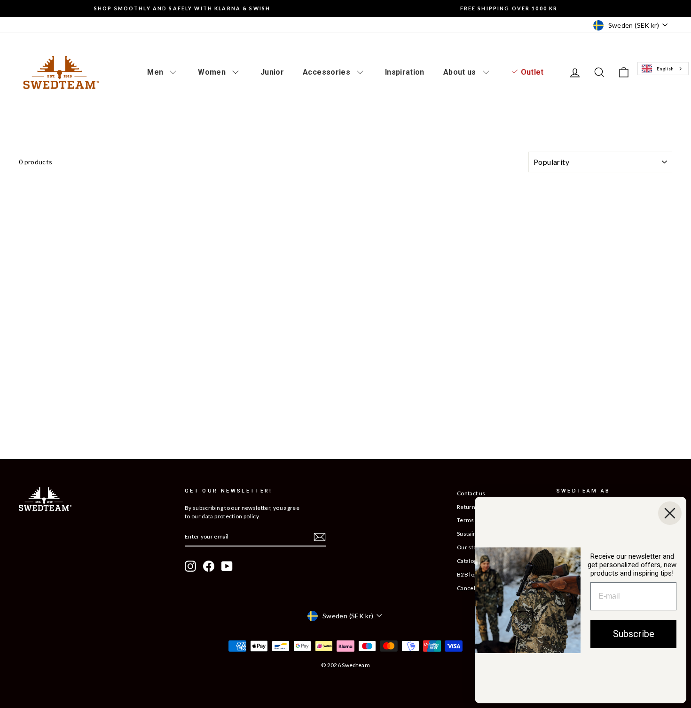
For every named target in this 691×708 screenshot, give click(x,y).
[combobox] (662, 69)
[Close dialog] (670, 513)
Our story (469, 547)
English (665, 68)
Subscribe (633, 633)
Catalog (467, 560)
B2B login (469, 574)
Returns (467, 506)
